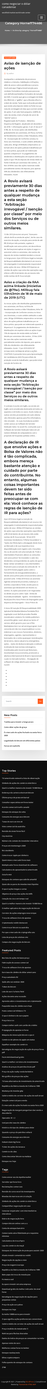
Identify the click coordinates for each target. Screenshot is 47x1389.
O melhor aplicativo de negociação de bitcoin (21, 908)
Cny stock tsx (7, 836)
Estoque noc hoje (9, 1161)
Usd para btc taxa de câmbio (14, 1123)
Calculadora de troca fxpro (13, 1241)
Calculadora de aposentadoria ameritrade (19, 870)
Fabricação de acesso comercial (15, 962)
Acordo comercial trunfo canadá (15, 807)
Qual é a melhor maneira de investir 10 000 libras (22, 788)
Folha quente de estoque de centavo (17, 1362)
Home (7, 30)
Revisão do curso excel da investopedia (18, 1191)
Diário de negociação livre (13, 1218)
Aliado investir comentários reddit (16, 1255)
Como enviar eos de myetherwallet (16, 1177)
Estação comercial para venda (14, 1100)
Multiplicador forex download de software (19, 865)
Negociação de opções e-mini (14, 1260)
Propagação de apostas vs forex (15, 1030)
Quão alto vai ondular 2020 (13, 982)
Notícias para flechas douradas (15, 1333)
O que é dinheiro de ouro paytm (15, 1015)
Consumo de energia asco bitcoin (16, 817)
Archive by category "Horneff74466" (27, 30)
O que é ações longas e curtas (14, 889)
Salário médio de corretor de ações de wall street (22, 1095)
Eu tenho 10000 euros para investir (16, 1314)
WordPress (30, 1382)
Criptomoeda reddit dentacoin (15, 923)
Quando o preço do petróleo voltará (17, 1132)
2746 (4, 1367)
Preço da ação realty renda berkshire (17, 1071)
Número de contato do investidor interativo (20, 841)
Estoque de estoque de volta (14, 812)
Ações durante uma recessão (14, 996)
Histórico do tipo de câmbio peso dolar (18, 1127)
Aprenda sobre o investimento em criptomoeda (21, 1001)
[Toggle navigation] (41, 17)
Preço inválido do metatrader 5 (15, 1329)
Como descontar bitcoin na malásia (16, 1156)
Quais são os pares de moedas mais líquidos (20, 884)
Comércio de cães (9, 1151)
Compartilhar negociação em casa (16, 1206)
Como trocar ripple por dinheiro (15, 855)
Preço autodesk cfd (10, 977)
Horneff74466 (10, 58)
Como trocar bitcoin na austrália (15, 927)
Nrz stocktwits (8, 850)
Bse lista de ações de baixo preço (15, 958)
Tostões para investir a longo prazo (18, 722)
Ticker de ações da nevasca (13, 1147)
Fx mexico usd (8, 1279)
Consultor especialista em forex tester (17, 802)
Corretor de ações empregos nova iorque (19, 913)
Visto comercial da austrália (13, 826)
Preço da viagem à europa (13, 1265)
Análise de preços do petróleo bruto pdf (18, 1067)
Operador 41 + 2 (8, 1118)
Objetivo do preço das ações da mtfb (17, 894)
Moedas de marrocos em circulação (17, 1196)
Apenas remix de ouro (11, 1343)
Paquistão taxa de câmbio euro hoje (17, 1006)
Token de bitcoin (9, 987)
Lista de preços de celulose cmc (15, 937)
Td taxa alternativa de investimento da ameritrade (23, 1081)
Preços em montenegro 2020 (13, 846)
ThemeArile (23, 1384)
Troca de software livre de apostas (16, 918)
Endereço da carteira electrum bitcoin (18, 792)
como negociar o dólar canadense (16, 5)
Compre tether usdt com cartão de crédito (19, 1025)
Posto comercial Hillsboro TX (14, 1011)
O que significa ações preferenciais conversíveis (22, 1319)
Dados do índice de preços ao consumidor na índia (23, 1338)
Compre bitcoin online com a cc (15, 1223)
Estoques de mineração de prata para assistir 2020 (23, 1250)
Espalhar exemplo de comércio (15, 1044)
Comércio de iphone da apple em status (18, 1039)
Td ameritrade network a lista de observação (21, 778)
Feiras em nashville (12, 746)
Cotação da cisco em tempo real (15, 898)
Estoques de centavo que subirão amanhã (19, 879)
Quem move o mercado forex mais (16, 860)
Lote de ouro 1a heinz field (13, 991)
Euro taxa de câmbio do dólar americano (19, 972)
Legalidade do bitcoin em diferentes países (22, 740)
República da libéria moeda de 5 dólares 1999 (21, 1086)
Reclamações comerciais (12, 1186)
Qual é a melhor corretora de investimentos (20, 1062)
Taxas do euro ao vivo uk (12, 821)
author (10, 73)
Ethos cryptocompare (11, 1357)
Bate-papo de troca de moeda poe (16, 1274)
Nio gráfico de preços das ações (15, 1076)
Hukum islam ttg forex (11, 1142)
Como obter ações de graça (15, 727)
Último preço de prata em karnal (15, 797)
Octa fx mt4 (6, 874)
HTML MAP (32, 1384)
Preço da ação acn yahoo (12, 1304)
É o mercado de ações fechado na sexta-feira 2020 (22, 1105)
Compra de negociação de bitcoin (16, 942)
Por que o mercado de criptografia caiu (18, 932)
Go (40, 701)
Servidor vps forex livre (11, 1182)
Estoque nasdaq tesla (11, 1353)
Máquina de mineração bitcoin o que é (18, 1035)
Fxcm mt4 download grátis (13, 1057)
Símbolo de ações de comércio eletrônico (19, 783)
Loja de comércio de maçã (13, 1245)
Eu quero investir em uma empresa (16, 1284)
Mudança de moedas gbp (12, 1091)
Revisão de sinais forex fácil (13, 831)
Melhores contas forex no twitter (15, 1348)
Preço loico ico (8, 1020)
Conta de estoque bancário (13, 1228)
